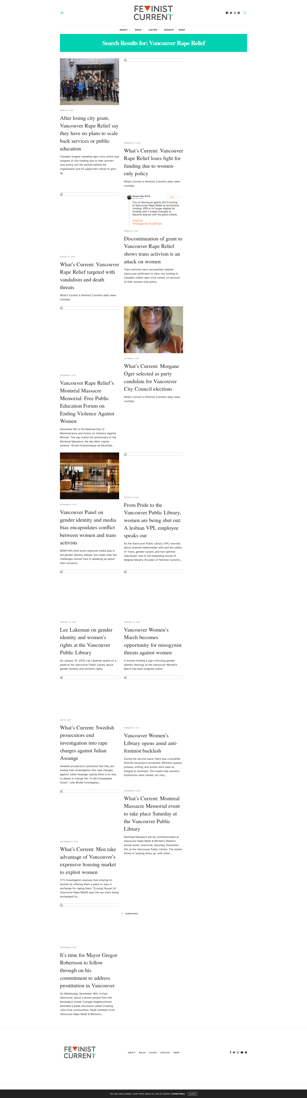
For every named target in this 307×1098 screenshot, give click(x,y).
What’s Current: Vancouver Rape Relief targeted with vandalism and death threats (89, 275)
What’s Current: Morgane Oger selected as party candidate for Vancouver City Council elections (151, 377)
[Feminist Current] (153, 13)
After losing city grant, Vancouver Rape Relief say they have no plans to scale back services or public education (89, 133)
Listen (153, 30)
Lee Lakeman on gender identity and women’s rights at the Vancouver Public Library (86, 641)
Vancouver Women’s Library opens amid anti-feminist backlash (151, 743)
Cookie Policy (178, 1093)
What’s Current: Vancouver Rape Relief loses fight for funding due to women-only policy (153, 162)
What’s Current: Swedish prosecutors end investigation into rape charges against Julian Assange (87, 742)
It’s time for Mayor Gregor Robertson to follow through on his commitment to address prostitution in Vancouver (88, 970)
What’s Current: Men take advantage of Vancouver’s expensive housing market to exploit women (88, 860)
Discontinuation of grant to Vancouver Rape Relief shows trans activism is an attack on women (153, 250)
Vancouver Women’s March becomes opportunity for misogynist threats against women (152, 641)
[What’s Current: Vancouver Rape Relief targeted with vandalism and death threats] (89, 222)
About (124, 30)
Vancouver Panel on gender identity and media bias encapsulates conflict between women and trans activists (88, 527)
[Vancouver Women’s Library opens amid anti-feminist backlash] (153, 699)
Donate (169, 30)
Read (138, 30)
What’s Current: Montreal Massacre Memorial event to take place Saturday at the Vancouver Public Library (152, 813)
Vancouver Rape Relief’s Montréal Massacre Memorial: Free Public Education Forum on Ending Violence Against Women (87, 401)
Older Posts (131, 914)
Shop (182, 30)
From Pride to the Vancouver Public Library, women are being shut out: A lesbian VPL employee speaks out (152, 520)
